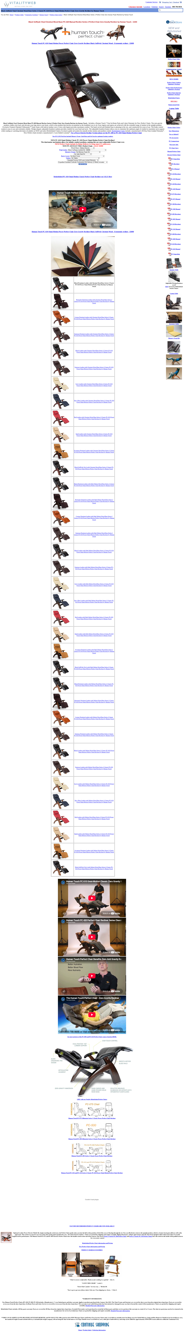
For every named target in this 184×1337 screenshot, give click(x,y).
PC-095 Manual (175, 219)
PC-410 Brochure (175, 174)
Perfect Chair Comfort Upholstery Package (174, 83)
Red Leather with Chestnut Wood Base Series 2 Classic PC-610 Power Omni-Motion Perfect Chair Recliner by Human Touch (94, 418)
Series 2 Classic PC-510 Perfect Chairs (140, 1236)
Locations (147, 7)
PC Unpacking (175, 159)
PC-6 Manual (176, 169)
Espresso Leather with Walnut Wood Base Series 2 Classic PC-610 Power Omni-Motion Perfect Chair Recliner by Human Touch (94, 768)
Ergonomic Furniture (31, 15)
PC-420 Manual (175, 189)
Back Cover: (65, 156)
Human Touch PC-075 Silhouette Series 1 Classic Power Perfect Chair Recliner (92, 1118)
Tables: (68, 158)
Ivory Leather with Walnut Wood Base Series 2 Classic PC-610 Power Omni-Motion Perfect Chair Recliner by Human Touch (94, 784)
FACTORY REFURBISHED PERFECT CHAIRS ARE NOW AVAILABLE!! (92, 1226)
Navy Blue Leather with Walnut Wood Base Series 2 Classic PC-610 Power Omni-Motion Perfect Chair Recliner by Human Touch (94, 801)
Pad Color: (63, 150)
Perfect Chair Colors (56, 15)
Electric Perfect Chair (174, 155)
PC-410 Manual (175, 179)
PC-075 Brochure (175, 194)
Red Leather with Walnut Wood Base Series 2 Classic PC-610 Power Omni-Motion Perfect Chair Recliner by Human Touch (94, 818)
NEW (167, 286)
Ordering (155, 7)
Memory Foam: (70, 152)
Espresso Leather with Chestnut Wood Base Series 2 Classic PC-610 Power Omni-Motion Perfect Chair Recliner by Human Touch (94, 368)
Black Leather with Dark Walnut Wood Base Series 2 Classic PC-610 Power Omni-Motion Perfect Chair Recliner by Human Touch (94, 551)
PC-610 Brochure (175, 244)
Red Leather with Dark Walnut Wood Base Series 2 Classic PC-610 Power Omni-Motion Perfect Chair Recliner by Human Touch (94, 618)
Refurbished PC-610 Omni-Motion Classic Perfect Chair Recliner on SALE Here (83, 177)
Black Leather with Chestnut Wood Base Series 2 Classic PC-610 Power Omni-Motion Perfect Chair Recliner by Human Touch (94, 351)
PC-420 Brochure (175, 184)
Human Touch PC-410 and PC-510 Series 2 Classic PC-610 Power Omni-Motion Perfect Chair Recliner (92, 1173)
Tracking (168, 7)
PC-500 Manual (175, 209)
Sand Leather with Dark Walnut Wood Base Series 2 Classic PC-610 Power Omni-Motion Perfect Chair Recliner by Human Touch (94, 634)
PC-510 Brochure (175, 224)
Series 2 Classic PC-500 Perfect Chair (115, 1236)
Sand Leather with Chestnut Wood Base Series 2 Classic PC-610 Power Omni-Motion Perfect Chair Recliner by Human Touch (94, 434)
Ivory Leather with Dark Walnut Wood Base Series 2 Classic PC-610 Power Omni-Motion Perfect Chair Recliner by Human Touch (94, 584)
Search (161, 7)
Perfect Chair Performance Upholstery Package (174, 88)
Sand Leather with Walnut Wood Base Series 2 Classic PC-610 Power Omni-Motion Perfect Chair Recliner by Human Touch (94, 834)
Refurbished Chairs (174, 98)
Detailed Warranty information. (95, 1305)
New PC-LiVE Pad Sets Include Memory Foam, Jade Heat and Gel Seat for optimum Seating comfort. (82, 136)
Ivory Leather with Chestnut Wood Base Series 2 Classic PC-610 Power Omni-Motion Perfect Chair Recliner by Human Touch (94, 384)
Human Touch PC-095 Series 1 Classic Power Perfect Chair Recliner (92, 1156)
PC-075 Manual (175, 199)
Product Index (19, 15)
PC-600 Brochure (175, 234)
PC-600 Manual (175, 239)
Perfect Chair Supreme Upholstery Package (174, 93)
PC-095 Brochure (175, 214)
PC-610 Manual (175, 249)
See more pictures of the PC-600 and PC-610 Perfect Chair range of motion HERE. (92, 1037)
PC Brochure (176, 164)
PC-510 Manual (175, 229)
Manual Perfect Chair (173, 151)
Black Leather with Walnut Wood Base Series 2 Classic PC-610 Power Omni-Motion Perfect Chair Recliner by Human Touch (94, 751)
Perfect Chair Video (174, 59)
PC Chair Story (174, 148)
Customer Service (151, 2)
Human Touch (44, 15)
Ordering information (99, 1330)
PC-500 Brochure (175, 204)
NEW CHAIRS (174, 79)
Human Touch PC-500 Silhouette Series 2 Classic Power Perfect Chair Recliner (92, 1139)
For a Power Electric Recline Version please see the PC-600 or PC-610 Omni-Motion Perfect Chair (106, 133)
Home (11, 15)
